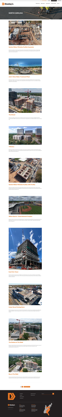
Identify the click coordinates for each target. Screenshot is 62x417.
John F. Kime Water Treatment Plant (19, 77)
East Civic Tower (13, 272)
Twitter (42, 0)
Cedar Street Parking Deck (17, 307)
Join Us (58, 3)
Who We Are (38, 3)
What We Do (43, 3)
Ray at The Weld (13, 374)
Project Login (54, 0)
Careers (21, 395)
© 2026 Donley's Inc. (10, 407)
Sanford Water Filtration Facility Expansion (21, 47)
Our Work (21, 393)
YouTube (46, 0)
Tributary (11, 146)
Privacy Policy (22, 396)
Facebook (45, 0)
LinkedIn (43, 0)
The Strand (12, 114)
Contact (49, 0)
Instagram (47, 0)
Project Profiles (53, 3)
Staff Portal (59, 0)
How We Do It (48, 3)
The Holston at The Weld (16, 342)
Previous (28, 386)
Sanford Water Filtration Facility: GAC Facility (22, 184)
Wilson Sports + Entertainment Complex (20, 216)
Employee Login (33, 393)
